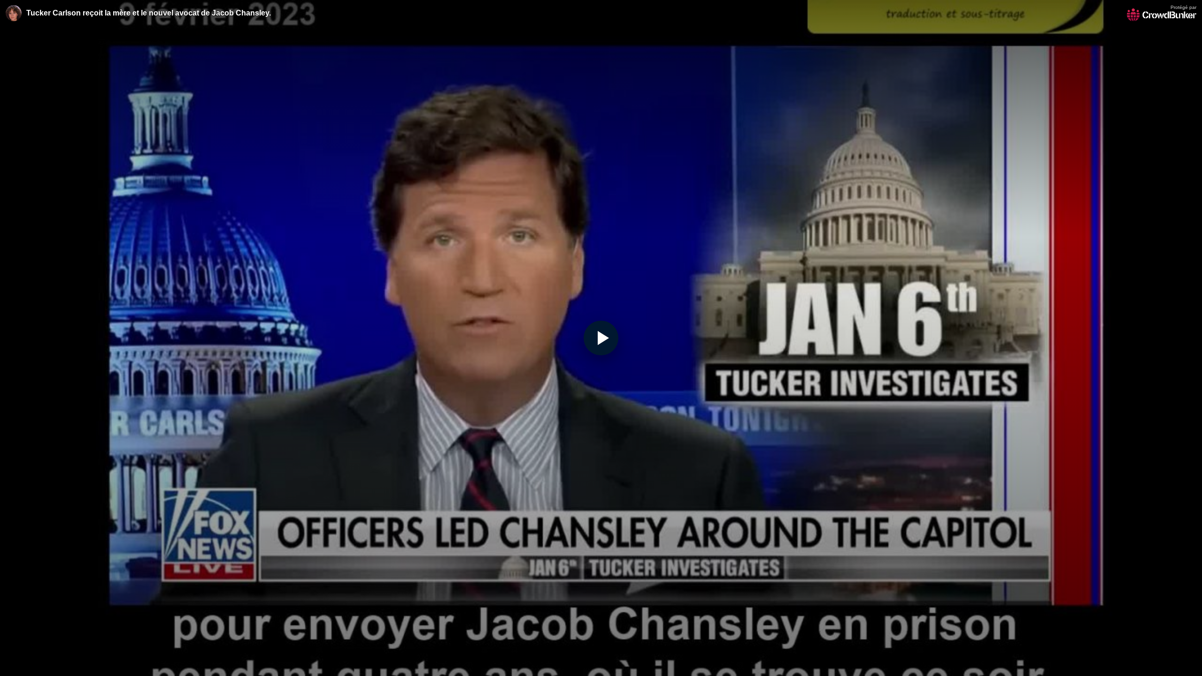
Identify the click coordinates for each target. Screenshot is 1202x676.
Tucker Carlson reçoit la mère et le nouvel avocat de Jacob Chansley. (148, 13)
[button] (601, 338)
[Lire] (601, 338)
